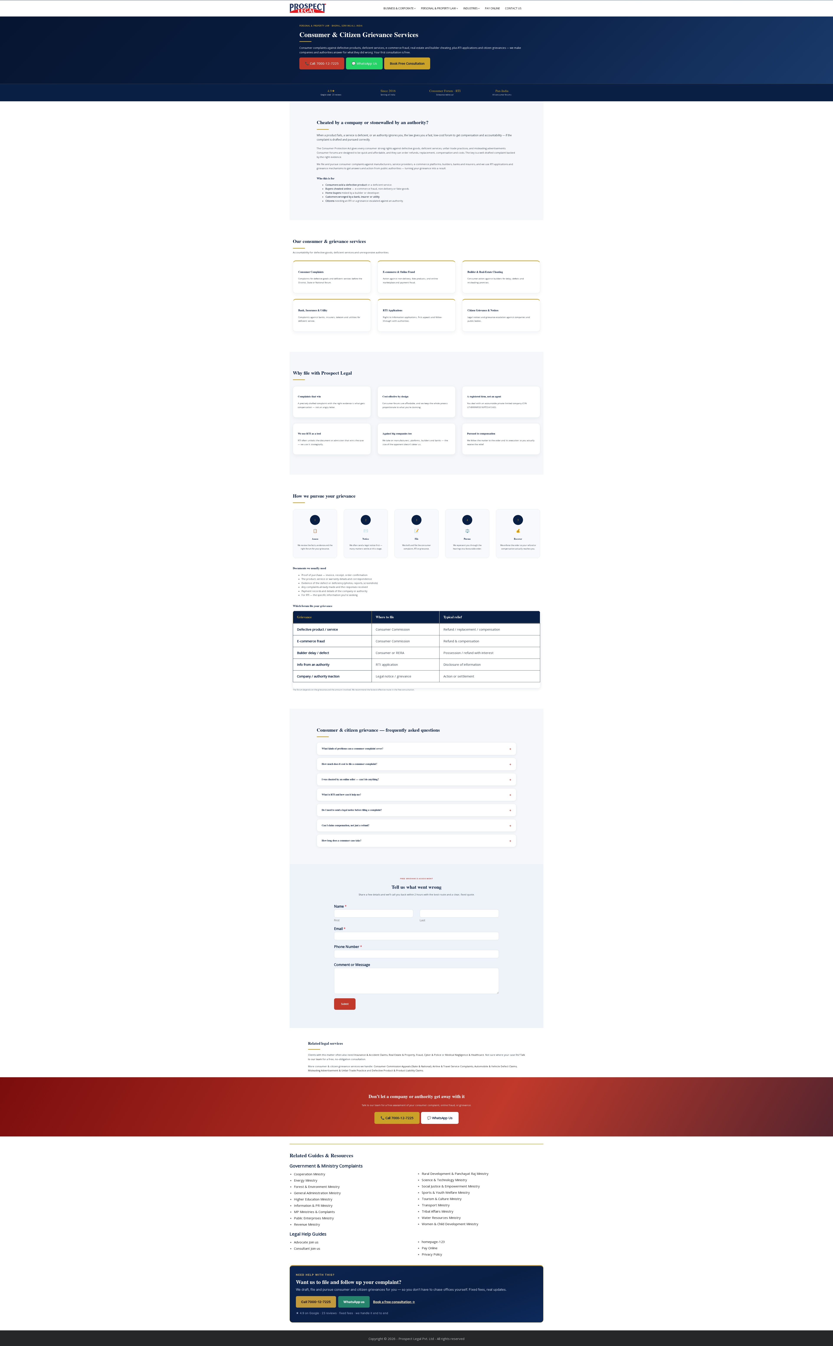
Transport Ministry (436, 1205)
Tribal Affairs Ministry (437, 1211)
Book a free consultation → (394, 1302)
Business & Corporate (398, 8)
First (336, 920)
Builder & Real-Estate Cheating (485, 272)
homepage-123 (433, 1241)
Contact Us (513, 8)
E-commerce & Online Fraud (399, 272)
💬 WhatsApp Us (364, 63)
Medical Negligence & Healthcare (464, 1054)
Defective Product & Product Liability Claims (397, 1070)
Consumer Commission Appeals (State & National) (402, 1066)
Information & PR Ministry (313, 1205)
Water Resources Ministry (441, 1217)
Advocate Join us (306, 1242)
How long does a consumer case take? (341, 840)
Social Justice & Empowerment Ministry (451, 1186)
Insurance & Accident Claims (370, 1054)
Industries (470, 8)
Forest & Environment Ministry (317, 1186)
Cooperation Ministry (309, 1174)
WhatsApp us (353, 1302)
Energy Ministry (305, 1180)
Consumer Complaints (311, 272)
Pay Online (492, 8)
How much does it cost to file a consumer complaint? (349, 764)
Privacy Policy (432, 1254)
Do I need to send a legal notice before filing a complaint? (352, 810)
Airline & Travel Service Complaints (453, 1066)
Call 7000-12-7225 (316, 1302)
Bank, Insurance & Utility (312, 310)
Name (340, 906)
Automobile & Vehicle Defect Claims (495, 1066)
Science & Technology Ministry (444, 1180)
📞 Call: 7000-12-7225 (322, 63)
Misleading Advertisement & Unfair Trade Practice (337, 1070)
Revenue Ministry (307, 1224)
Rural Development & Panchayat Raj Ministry (455, 1173)
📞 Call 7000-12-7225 (396, 1118)
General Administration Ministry (317, 1193)
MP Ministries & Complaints (314, 1212)
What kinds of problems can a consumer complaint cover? (352, 748)
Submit (345, 1003)
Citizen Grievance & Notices (482, 310)
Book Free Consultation (407, 63)
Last (422, 920)
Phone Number (348, 946)
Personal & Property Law (438, 8)
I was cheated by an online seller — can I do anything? (350, 779)
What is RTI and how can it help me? (341, 794)
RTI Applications (392, 310)
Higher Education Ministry (313, 1199)
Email (340, 928)
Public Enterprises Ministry (314, 1218)
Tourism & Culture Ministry (442, 1199)
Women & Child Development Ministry (450, 1224)
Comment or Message (352, 964)
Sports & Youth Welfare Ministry (446, 1192)
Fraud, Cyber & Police (428, 1054)
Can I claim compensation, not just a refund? (345, 825)
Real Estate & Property (402, 1054)
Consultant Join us (307, 1248)
